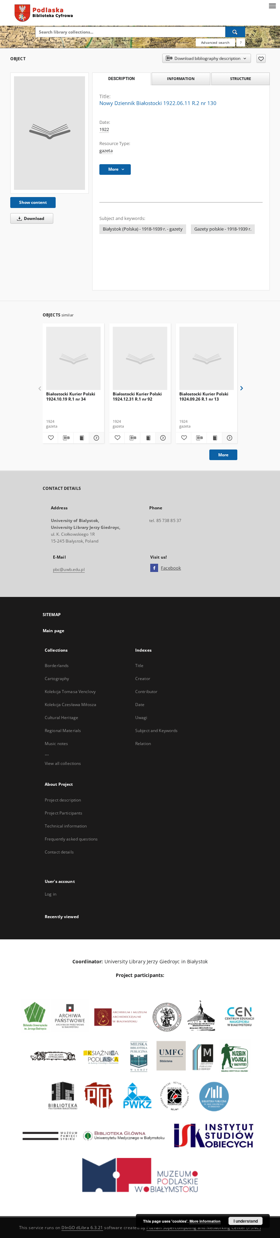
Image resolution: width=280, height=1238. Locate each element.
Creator (142, 678)
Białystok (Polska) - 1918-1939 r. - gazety (143, 229)
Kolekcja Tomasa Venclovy (70, 691)
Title (139, 665)
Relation (143, 743)
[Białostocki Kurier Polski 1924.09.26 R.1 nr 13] (207, 358)
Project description (63, 800)
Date (139, 704)
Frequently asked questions (71, 839)
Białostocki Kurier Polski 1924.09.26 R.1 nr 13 (203, 396)
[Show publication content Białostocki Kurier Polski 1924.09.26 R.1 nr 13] (214, 437)
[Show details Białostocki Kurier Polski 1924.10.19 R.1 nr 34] (95, 437)
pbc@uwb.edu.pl (69, 569)
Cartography (57, 678)
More (223, 455)
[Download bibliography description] (65, 437)
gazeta (106, 151)
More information (205, 1221)
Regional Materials (63, 730)
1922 (104, 129)
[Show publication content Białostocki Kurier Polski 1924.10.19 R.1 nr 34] (81, 437)
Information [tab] (181, 78)
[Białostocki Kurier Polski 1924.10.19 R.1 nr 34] (73, 358)
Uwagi (141, 717)
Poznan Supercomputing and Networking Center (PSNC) (203, 1227)
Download (33, 218)
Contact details (59, 852)
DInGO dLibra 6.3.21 (82, 1227)
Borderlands (57, 665)
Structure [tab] (240, 78)
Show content (33, 202)
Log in (50, 894)
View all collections (63, 763)
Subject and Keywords (156, 730)
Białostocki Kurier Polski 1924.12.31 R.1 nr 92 (137, 396)
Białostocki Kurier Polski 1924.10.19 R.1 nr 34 (70, 396)
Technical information (66, 826)
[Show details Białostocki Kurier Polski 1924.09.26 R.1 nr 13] (228, 437)
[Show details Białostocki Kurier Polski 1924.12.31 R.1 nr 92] (162, 437)
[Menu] (272, 5)
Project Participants (63, 813)
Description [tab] (121, 78)
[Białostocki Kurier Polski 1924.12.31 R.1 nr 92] (140, 358)
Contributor (146, 691)
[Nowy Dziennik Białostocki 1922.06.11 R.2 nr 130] (49, 133)
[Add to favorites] (261, 58)
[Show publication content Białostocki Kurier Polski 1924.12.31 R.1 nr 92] (147, 437)
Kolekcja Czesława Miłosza (70, 704)
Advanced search (215, 42)
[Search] (235, 31)
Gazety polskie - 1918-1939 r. (222, 229)
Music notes (56, 743)
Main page (53, 631)
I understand (246, 1221)
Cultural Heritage (61, 717)
